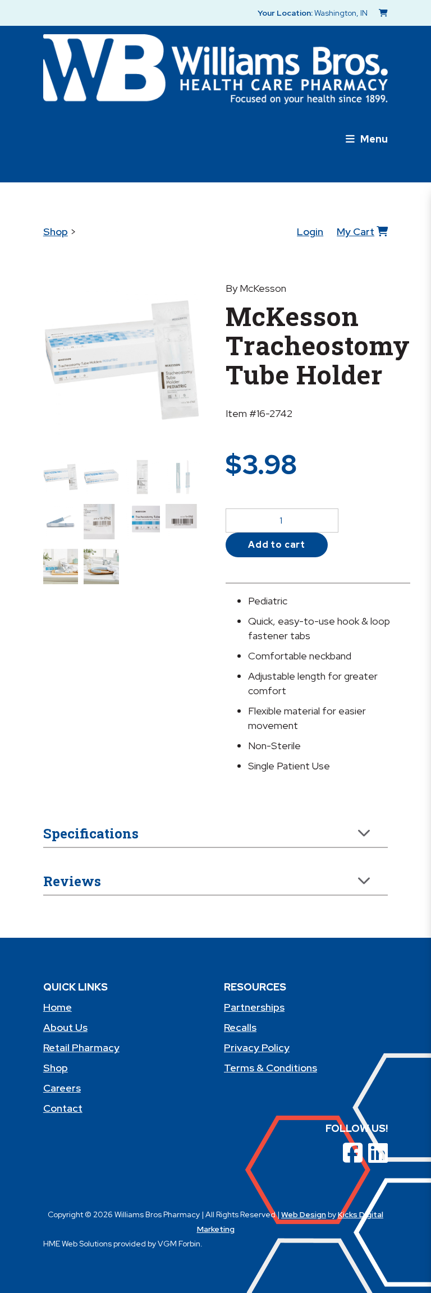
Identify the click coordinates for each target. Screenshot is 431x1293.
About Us (65, 1027)
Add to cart (276, 545)
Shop (55, 231)
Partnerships (254, 1007)
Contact (62, 1108)
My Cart (355, 231)
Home (57, 1007)
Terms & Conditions (270, 1067)
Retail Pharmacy (81, 1047)
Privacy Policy (257, 1047)
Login (310, 231)
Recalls (240, 1027)
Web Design (303, 1214)
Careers (62, 1087)
